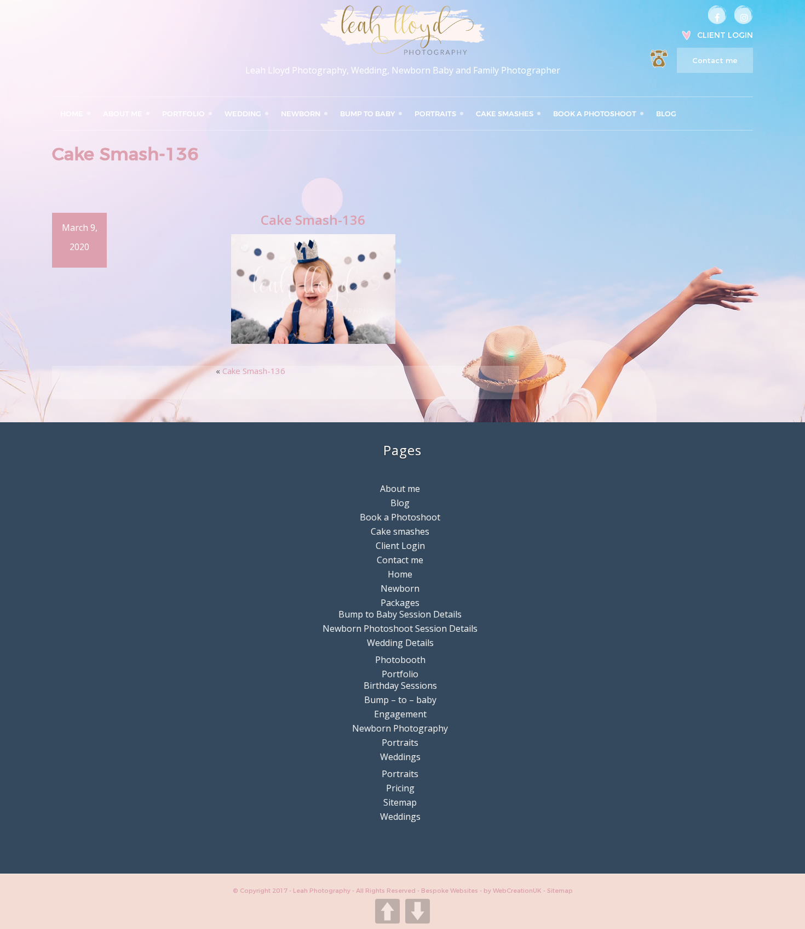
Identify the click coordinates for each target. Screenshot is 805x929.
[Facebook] (717, 14)
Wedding (243, 113)
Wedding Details (400, 643)
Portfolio (183, 113)
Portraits (435, 113)
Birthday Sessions (400, 685)
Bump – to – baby (400, 700)
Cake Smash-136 (253, 370)
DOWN (417, 911)
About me (122, 113)
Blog (666, 113)
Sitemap (400, 802)
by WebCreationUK (513, 890)
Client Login (725, 35)
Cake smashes (504, 113)
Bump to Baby (367, 113)
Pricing (400, 788)
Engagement (400, 714)
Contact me (714, 60)
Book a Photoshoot (594, 113)
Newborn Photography (400, 728)
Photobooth (400, 660)
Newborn (300, 113)
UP (387, 911)
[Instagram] (743, 14)
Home (71, 113)
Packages (400, 603)
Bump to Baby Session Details (400, 614)
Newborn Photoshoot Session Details (400, 628)
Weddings (400, 757)
